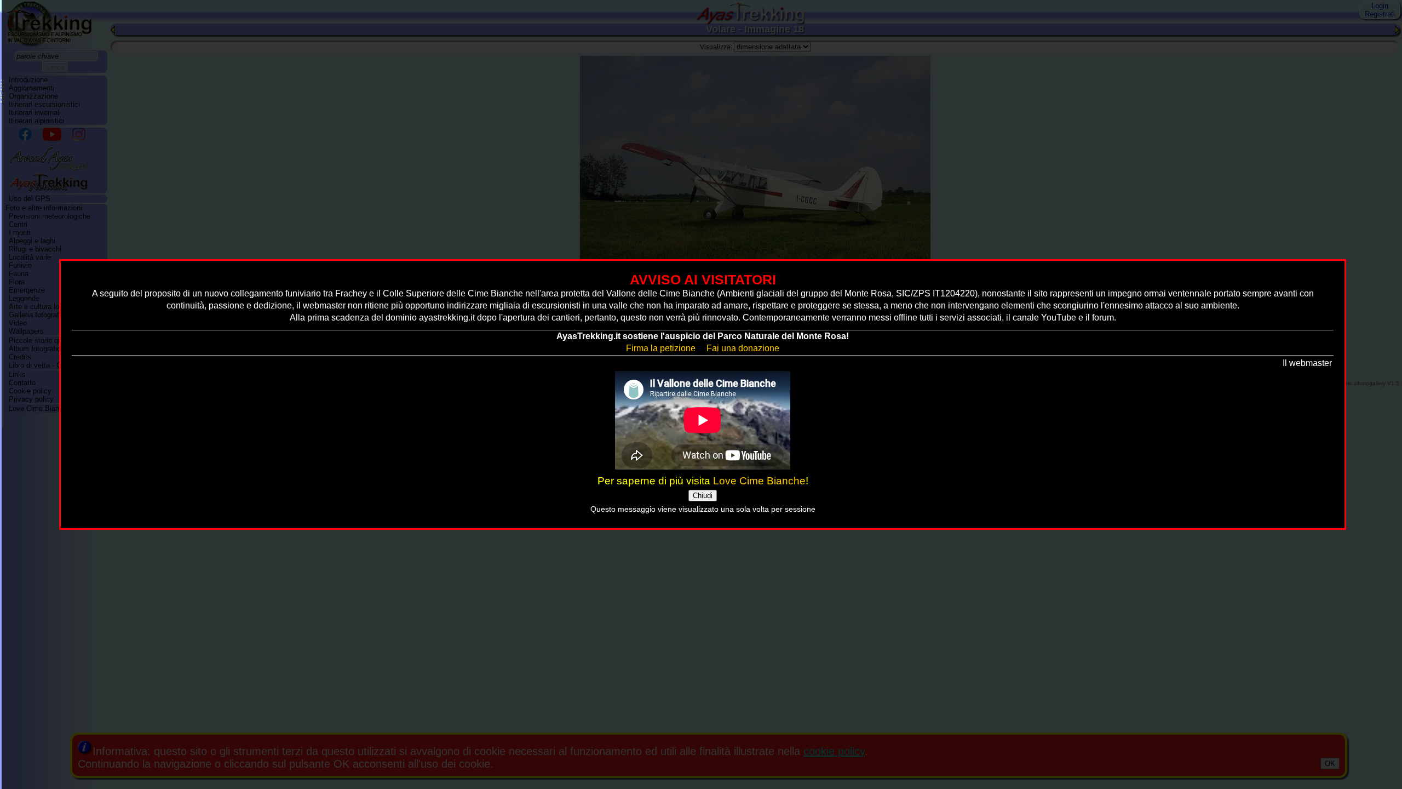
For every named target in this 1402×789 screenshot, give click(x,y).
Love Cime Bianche (759, 481)
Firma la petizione (661, 348)
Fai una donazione (742, 348)
